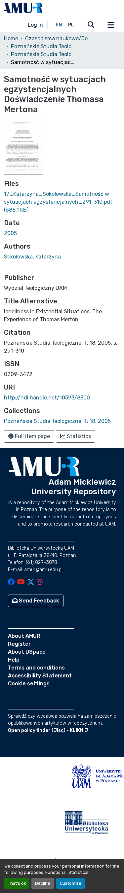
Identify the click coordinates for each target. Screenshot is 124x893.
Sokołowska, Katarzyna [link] (32, 257)
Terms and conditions (36, 668)
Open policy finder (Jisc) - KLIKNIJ (48, 730)
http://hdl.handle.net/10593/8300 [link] (47, 398)
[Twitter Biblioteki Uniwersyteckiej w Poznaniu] (30, 582)
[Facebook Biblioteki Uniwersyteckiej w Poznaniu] (11, 582)
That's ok (17, 883)
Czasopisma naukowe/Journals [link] (58, 38)
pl (71, 25)
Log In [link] (35, 25)
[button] (23, 8)
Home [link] (11, 38)
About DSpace (27, 652)
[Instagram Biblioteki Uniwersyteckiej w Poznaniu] (40, 582)
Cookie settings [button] (29, 683)
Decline (42, 883)
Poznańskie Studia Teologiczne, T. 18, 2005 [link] (44, 54)
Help (14, 660)
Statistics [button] (78, 436)
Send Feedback (38, 601)
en (59, 25)
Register (19, 644)
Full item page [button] (32, 436)
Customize (70, 883)
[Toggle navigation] (111, 25)
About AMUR (24, 636)
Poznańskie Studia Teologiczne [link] (44, 46)
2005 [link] (10, 233)
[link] (62, 202)
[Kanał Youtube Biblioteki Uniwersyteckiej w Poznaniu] (21, 582)
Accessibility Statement (40, 675)
